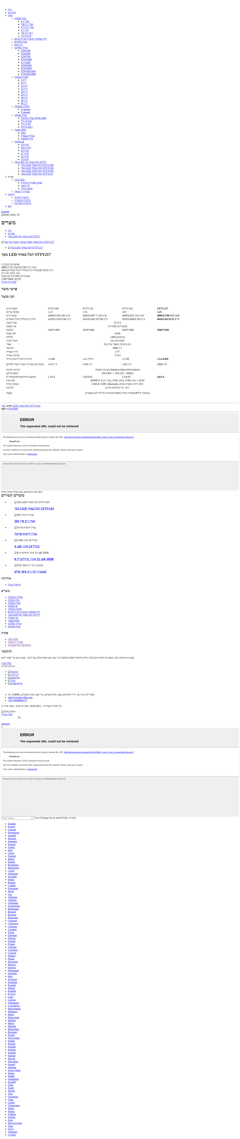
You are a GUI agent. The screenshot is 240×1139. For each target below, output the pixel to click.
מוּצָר (10, 15)
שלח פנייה (6, 663)
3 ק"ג (23, 80)
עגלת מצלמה (20, 115)
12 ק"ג (24, 85)
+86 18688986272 (17, 700)
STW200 (25, 53)
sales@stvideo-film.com (20, 697)
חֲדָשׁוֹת (11, 194)
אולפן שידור (27, 188)
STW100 (25, 50)
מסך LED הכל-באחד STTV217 (37, 173)
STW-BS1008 (28, 74)
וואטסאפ (5, 723)
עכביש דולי (26, 121)
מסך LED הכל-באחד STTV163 (37, 171)
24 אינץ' (25, 150)
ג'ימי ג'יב (25, 30)
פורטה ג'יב (26, 36)
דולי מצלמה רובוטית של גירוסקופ (30, 38)
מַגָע (10, 206)
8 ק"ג (23, 83)
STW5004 (26, 68)
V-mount (25, 112)
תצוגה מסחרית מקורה (31, 182)
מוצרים (11, 233)
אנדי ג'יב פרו (27, 24)
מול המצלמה (27, 138)
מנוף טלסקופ (20, 41)
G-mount (25, 109)
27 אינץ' (25, 153)
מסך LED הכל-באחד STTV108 (37, 165)
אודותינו (12, 12)
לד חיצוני (25, 185)
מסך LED (19, 179)
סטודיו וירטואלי (22, 191)
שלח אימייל (7, 714)
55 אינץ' (25, 159)
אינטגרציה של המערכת (19, 645)
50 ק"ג (24, 100)
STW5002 (26, 65)
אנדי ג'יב (25, 21)
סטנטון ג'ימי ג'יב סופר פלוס (30, 571)
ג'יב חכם (18, 44)
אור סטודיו (13, 617)
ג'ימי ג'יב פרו (27, 33)
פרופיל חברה (14, 584)
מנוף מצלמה (20, 18)
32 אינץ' (25, 156)
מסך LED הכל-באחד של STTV (30, 162)
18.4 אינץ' (26, 147)
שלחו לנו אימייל (8, 282)
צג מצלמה (19, 141)
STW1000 (26, 59)
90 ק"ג (24, 103)
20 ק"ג (24, 94)
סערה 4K (26, 62)
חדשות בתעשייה (22, 200)
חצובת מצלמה (21, 77)
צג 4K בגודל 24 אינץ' (27, 546)
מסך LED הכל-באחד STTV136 (37, 168)
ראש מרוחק (27, 127)
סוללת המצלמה (21, 106)
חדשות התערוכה (22, 203)
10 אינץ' (25, 144)
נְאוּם (23, 132)
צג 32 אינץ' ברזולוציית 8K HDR (34, 559)
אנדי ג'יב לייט (27, 27)
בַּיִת (9, 9)
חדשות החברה (21, 197)
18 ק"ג (24, 91)
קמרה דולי (26, 124)
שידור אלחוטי (21, 47)
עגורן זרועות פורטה (25, 534)
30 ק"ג (24, 97)
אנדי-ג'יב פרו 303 (24, 521)
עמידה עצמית (27, 135)
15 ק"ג (24, 88)
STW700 (25, 56)
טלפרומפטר (20, 129)
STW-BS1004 (28, 71)
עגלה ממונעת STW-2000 (33, 118)
